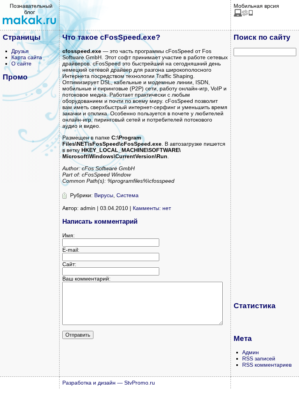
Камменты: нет (152, 208)
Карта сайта (26, 57)
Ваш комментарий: (86, 278)
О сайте (21, 63)
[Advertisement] (265, 178)
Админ (250, 352)
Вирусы (103, 195)
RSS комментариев (267, 365)
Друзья (20, 51)
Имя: (68, 235)
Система (127, 195)
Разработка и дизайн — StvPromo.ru (108, 383)
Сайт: (69, 264)
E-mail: (70, 250)
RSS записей (258, 358)
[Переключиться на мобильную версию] (243, 15)
